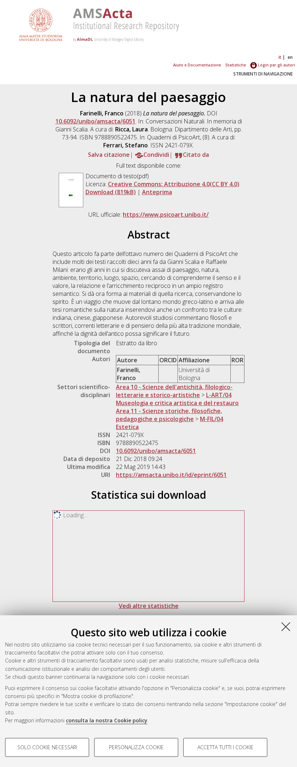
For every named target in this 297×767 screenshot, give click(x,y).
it (280, 57)
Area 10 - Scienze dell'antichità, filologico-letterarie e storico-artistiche (174, 391)
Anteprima (157, 192)
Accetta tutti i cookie (225, 747)
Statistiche (235, 65)
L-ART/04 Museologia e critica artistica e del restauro (177, 399)
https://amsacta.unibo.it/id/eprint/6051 (171, 475)
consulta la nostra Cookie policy (106, 720)
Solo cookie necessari (47, 747)
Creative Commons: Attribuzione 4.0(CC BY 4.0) (173, 184)
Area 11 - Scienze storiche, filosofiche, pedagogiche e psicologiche (169, 415)
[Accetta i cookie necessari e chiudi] (286, 626)
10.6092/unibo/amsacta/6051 (95, 121)
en (290, 57)
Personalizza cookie (136, 747)
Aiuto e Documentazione (197, 65)
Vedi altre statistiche (149, 606)
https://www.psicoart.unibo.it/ (166, 215)
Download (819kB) (110, 192)
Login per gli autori (276, 65)
